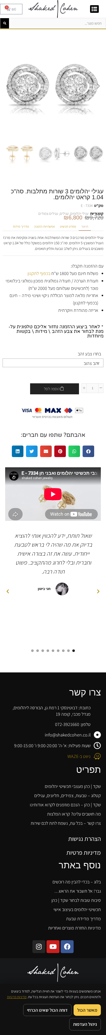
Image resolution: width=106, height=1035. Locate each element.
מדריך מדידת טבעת (83, 919)
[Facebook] (67, 946)
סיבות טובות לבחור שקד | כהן (76, 900)
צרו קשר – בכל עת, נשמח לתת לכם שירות (66, 823)
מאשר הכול (87, 1010)
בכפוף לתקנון (39, 273)
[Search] (4, 23)
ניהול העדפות (85, 1024)
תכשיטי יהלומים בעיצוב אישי (77, 909)
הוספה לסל (52, 389)
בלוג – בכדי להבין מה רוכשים (76, 882)
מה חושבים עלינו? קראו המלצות (74, 814)
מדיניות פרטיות (83, 852)
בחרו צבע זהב (89, 354)
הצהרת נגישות (84, 839)
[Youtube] (53, 946)
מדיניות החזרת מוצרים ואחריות (74, 928)
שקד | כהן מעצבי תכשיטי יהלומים (73, 786)
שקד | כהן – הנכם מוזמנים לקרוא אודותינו (65, 805)
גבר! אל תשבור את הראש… (77, 891)
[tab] (85, 227)
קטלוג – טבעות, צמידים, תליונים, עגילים (67, 795)
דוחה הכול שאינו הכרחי (47, 1010)
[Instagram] (38, 946)
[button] (98, 86)
